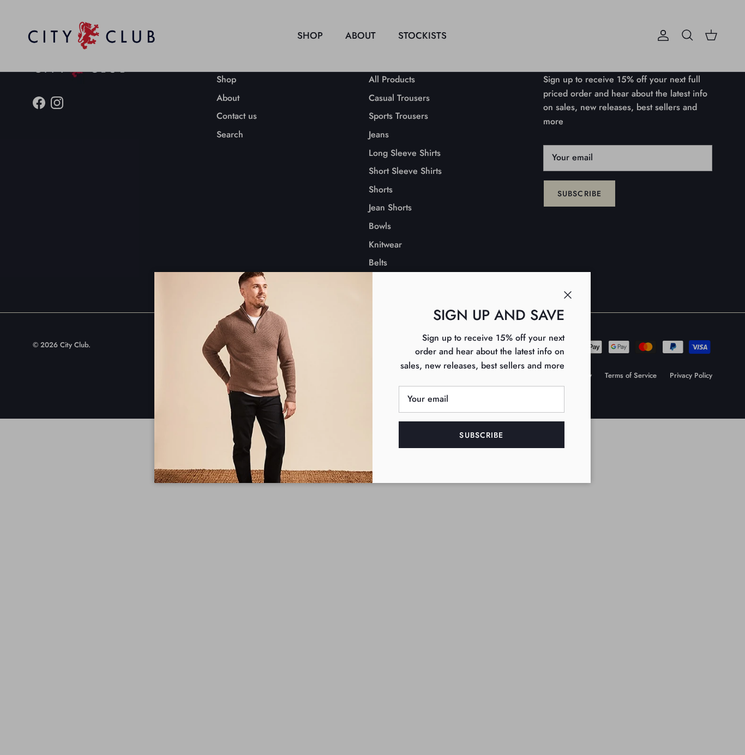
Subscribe (481, 435)
